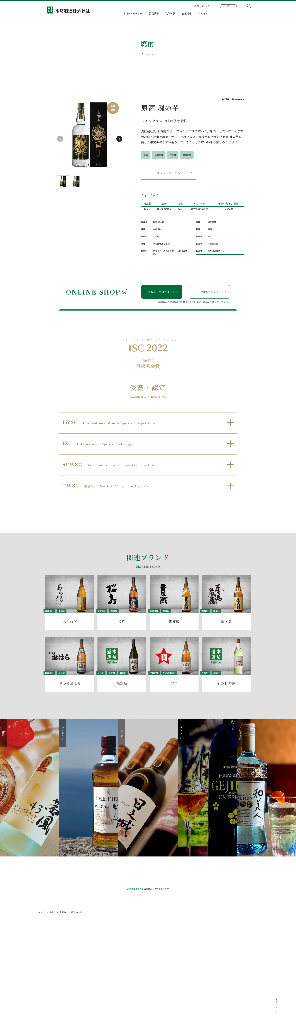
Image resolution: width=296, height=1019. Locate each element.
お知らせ (203, 13)
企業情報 (187, 13)
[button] (119, 139)
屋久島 (226, 621)
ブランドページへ (168, 173)
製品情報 (154, 13)
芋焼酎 (173, 154)
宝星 (174, 683)
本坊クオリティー (132, 13)
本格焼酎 (187, 154)
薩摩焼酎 (159, 154)
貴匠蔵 (174, 621)
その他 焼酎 (226, 683)
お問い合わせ (201, 6)
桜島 (121, 621)
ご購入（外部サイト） (161, 292)
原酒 (146, 154)
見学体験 (170, 13)
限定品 (121, 683)
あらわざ (70, 621)
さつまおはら (70, 683)
